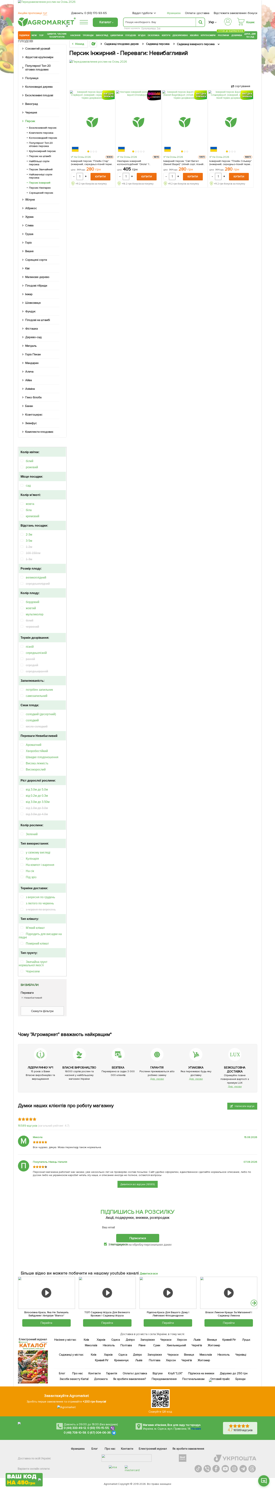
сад (28, 485)
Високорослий (36, 769)
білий (29, 461)
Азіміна (30, 389)
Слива (29, 225)
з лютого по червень (40, 903)
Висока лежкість (37, 763)
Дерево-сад (33, 337)
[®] (46, 25)
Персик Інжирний (39, 182)
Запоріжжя (147, 1340)
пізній (30, 646)
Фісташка (31, 328)
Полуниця (31, 78)
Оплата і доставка (197, 13)
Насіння (75, 35)
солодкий (32, 720)
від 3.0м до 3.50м (38, 801)
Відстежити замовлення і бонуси (235, 13)
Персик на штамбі (40, 156)
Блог (62, 1373)
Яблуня (30, 200)
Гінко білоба (33, 397)
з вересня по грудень (40, 897)
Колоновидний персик (43, 137)
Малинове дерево (37, 277)
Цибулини (116, 35)
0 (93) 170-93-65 (95, 13)
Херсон (182, 1340)
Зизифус (31, 423)
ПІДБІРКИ (24, 35)
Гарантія (111, 1373)
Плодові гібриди (36, 285)
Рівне (142, 1345)
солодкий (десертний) (41, 714)
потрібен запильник (39, 689)
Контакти (94, 1373)
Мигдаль (31, 346)
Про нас (77, 1373)
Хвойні (194, 35)
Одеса (115, 1340)
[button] (88, 152)
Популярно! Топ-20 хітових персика (41, 144)
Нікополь (109, 1345)
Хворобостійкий (37, 751)
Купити (100, 176)
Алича (29, 371)
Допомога (101, 1379)
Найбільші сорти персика (39, 163)
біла (29, 510)
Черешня (31, 112)
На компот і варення (40, 864)
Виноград (102, 35)
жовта (30, 503)
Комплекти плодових (39, 432)
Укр (211, 22)
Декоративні (180, 35)
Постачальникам (193, 1379)
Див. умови (157, 1078)
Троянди (88, 35)
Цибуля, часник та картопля (57, 35)
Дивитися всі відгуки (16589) (137, 1184)
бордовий (32, 602)
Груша (29, 234)
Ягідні (141, 35)
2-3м (29, 534)
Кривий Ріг (229, 1340)
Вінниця (212, 1340)
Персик (30, 121)
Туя (158, 28)
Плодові (130, 35)
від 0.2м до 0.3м (37, 795)
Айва (28, 380)
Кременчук (121, 1360)
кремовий (32, 516)
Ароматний (33, 744)
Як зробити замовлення (188, 1449)
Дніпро (130, 1340)
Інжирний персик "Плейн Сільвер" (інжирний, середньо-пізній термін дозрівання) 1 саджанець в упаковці (230, 162)
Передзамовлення (164, 1379)
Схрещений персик (41, 192)
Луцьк (246, 1340)
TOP (41, 35)
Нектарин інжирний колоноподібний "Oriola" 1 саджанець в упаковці (133, 162)
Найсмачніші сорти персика (40, 176)
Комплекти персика (41, 132)
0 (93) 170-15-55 (98, 1428)
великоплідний (36, 577)
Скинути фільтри (42, 1011)
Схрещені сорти (36, 260)
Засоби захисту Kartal (74, 1379)
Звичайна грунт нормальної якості (33, 963)
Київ (86, 1340)
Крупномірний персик (42, 151)
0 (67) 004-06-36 (99, 1432)
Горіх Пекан (33, 354)
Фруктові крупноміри (39, 57)
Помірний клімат (37, 943)
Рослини (223, 35)
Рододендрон (148, 28)
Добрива (236, 35)
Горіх (28, 243)
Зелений (32, 834)
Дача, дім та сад (250, 35)
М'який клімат (35, 927)
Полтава (126, 1345)
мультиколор (34, 614)
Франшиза (174, 13)
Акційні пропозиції (32, 13)
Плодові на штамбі (37, 320)
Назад (79, 44)
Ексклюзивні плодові (39, 95)
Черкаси (165, 1340)
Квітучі (166, 35)
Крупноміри (208, 35)
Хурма (29, 217)
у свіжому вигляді (38, 852)
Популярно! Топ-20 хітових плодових (38, 67)
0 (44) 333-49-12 (75, 1428)
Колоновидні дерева (39, 87)
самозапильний (36, 695)
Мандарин (32, 363)
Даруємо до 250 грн (234, 1373)
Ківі (27, 268)
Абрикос (31, 208)
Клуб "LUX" (175, 1373)
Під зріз (31, 877)
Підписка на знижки (201, 1373)
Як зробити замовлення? (129, 1379)
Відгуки (158, 1373)
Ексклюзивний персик (42, 127)
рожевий (32, 467)
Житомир (214, 1345)
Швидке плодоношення (42, 757)
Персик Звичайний (41, 169)
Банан (29, 406)
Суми (156, 1345)
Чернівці (240, 1355)
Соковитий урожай (37, 48)
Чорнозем (33, 971)
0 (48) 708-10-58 (75, 1432)
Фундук (30, 311)
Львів (197, 1340)
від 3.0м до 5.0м (37, 789)
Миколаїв (91, 1345)
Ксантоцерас (33, 414)
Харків (101, 1340)
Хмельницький (176, 1345)
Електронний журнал (153, 1449)
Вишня (29, 251)
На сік (30, 871)
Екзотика (154, 35)
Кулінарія (32, 858)
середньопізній (36, 652)
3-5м (29, 540)
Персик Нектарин (40, 187)
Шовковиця (33, 303)
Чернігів (197, 1345)
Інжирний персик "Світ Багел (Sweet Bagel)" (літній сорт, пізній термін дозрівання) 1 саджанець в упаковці (184, 162)
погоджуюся (119, 1244)
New (34, 35)
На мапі (196, 1429)
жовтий (31, 608)
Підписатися (137, 1238)
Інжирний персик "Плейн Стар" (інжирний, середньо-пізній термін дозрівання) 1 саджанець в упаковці (92, 162)
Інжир (29, 294)
